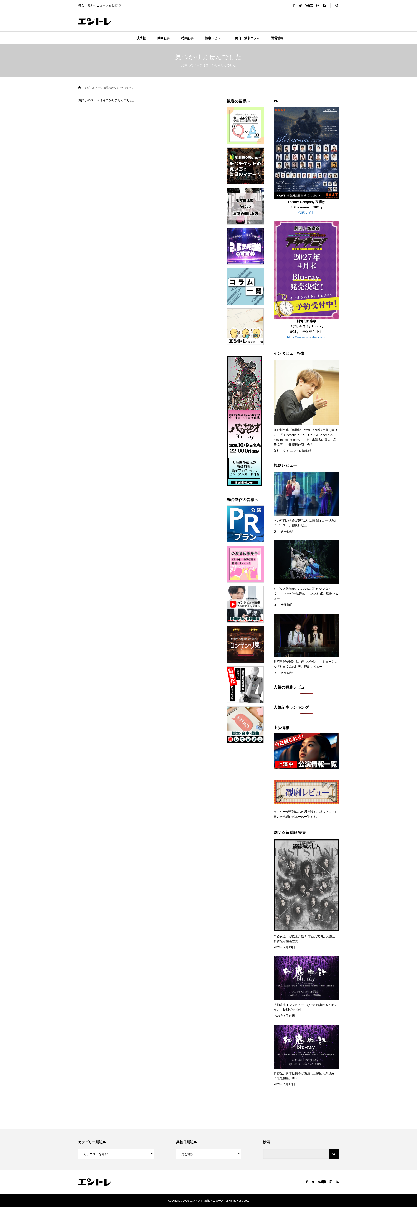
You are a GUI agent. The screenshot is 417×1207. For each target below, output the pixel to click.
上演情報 (140, 38)
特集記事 (187, 38)
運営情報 (277, 38)
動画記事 (163, 38)
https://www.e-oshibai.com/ (306, 337)
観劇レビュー (214, 38)
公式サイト (306, 212)
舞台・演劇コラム (247, 38)
